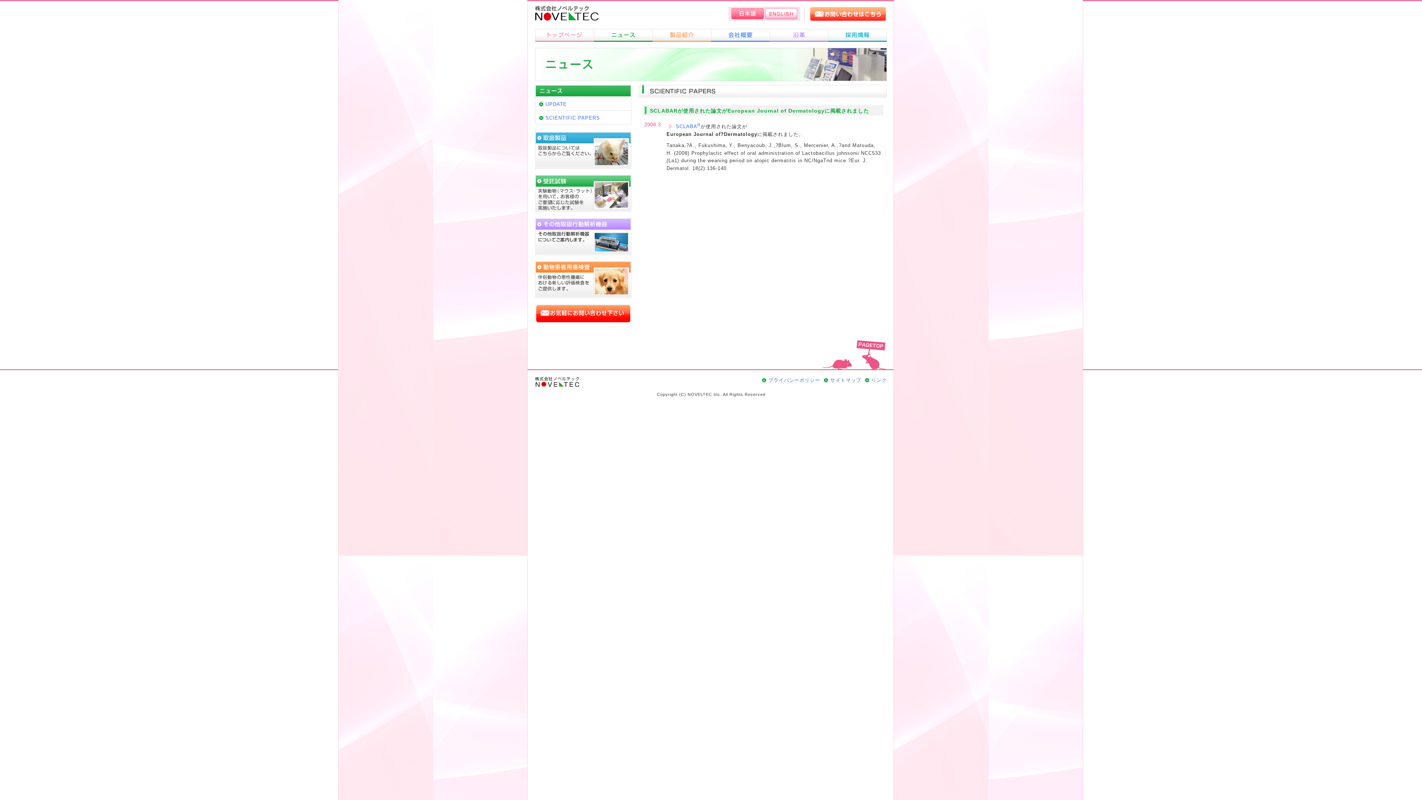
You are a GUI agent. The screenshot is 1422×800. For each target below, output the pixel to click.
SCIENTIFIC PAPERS (572, 118)
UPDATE (556, 104)
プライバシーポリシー (794, 380)
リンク (879, 380)
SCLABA (688, 126)
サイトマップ (845, 380)
